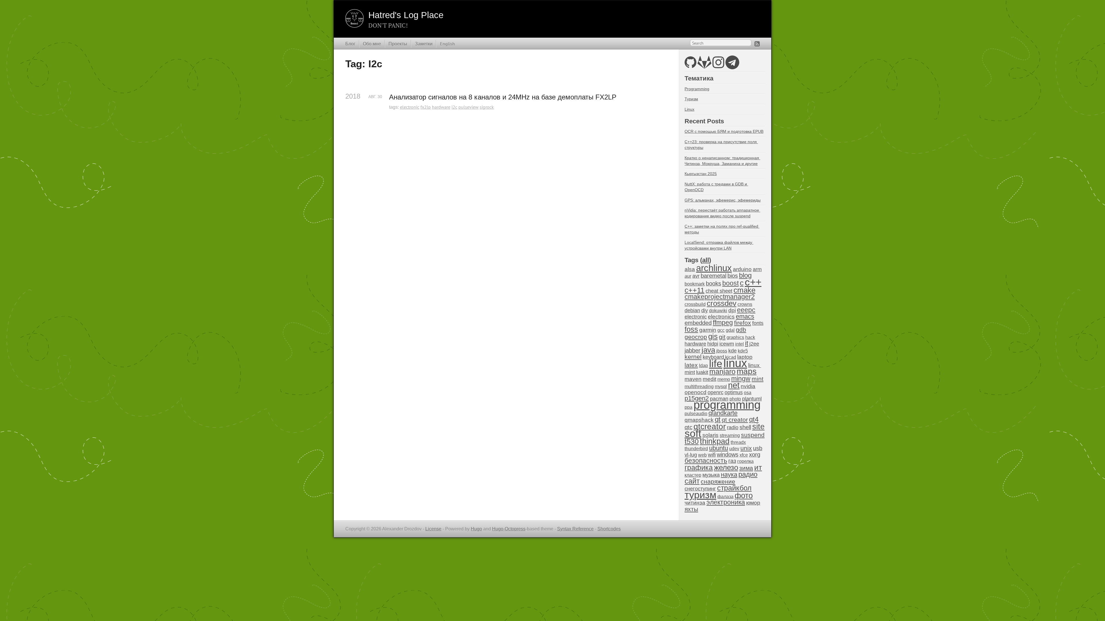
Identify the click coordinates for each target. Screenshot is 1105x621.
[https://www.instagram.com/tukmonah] (718, 65)
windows (727, 454)
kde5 (743, 350)
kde (732, 351)
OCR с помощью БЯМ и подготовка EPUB (724, 131)
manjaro (722, 371)
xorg (754, 454)
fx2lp (425, 107)
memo (723, 379)
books (713, 283)
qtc (688, 427)
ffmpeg (723, 322)
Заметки (424, 44)
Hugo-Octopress (508, 528)
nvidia (748, 386)
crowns (745, 304)
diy (704, 310)
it (746, 343)
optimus (734, 392)
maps (747, 371)
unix (746, 448)
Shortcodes (609, 528)
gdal (730, 330)
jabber (692, 350)
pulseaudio (696, 413)
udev (734, 448)
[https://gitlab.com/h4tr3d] (704, 65)
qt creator (735, 419)
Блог (350, 44)
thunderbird (696, 448)
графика (699, 467)
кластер (693, 475)
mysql (721, 386)
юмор (753, 503)
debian (692, 310)
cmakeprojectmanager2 (720, 296)
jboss (721, 350)
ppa (688, 407)
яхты (691, 509)
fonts (757, 323)
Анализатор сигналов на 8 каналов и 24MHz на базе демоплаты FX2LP (502, 97)
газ (732, 461)
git (722, 337)
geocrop (696, 337)
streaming (730, 435)
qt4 (754, 419)
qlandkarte (723, 413)
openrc (715, 392)
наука (729, 474)
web (702, 455)
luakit (702, 372)
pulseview (468, 107)
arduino (742, 269)
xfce (744, 455)
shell (745, 427)
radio (732, 427)
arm (757, 269)
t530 (692, 441)
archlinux (714, 268)
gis (713, 336)
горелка (745, 461)
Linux (689, 109)
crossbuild (695, 304)
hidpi (712, 344)
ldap (703, 365)
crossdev (721, 303)
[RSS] (757, 44)
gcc (721, 330)
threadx (738, 442)
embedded (698, 323)
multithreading (699, 386)
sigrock (487, 107)
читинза (695, 503)
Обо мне (372, 44)
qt (718, 419)
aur (688, 276)
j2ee (754, 344)
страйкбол (734, 488)
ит (758, 467)
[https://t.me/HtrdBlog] (732, 65)
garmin (707, 330)
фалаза (725, 496)
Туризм (691, 99)
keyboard (713, 357)
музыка (711, 475)
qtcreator (710, 426)
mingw (740, 378)
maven (693, 379)
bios (732, 276)
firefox (742, 322)
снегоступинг (700, 489)
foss (691, 329)
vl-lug (691, 455)
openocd (695, 392)
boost (730, 283)
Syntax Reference (575, 528)
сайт (692, 481)
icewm (726, 344)
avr (696, 276)
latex (691, 365)
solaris (710, 435)
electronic (409, 107)
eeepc (746, 310)
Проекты (397, 44)
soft (693, 433)
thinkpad (714, 441)
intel (739, 344)
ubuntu (718, 448)
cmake (744, 290)
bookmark (695, 283)
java (708, 350)
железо (726, 467)
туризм (700, 494)
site (758, 426)
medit (709, 379)
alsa (690, 269)
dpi (732, 310)
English (447, 44)
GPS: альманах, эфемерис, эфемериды (723, 200)
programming (727, 404)
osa (747, 392)
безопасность (706, 460)
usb (757, 448)
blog (745, 275)
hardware (441, 107)
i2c (454, 107)
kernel (693, 356)
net (734, 385)
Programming (697, 89)
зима (746, 468)
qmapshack (699, 420)
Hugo (476, 528)
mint (757, 378)
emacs (745, 316)
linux (735, 363)
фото (744, 495)
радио (747, 474)
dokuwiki (718, 310)
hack (750, 337)
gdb (741, 329)
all (705, 260)
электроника (725, 502)
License (433, 528)
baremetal (713, 276)
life (715, 363)
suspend (753, 435)
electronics (721, 317)
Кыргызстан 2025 (701, 173)
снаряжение (718, 481)
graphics (735, 337)
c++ (753, 282)
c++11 (694, 290)
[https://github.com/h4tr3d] (690, 65)
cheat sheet (719, 291)
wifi (712, 455)
